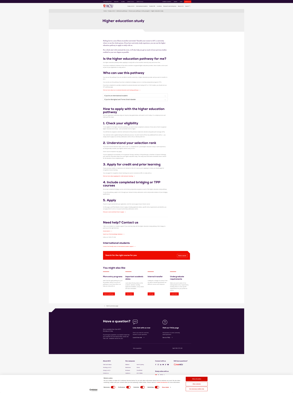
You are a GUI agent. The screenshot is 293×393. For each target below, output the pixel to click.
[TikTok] (165, 365)
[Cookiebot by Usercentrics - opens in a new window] (93, 390)
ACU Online (140, 373)
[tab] (135, 95)
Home (105, 11)
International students (142, 6)
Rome (138, 367)
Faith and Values (107, 1)
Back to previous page (112, 306)
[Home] (108, 6)
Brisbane (127, 370)
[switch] (128, 387)
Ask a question (137, 348)
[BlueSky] (168, 365)
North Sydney (140, 364)
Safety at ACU (140, 1)
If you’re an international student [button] (116, 96)
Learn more (174, 294)
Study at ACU (130, 6)
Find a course (182, 255)
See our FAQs (166, 337)
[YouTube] (163, 365)
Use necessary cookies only (196, 389)
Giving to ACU (130, 1)
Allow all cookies (196, 379)
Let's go (151, 294)
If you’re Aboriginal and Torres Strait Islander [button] (120, 99)
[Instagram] (158, 365)
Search (187, 6)
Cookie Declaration (162, 382)
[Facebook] (155, 365)
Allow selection (197, 384)
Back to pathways (109, 294)
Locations (159, 6)
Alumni (123, 1)
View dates (130, 294)
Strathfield (139, 370)
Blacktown (128, 367)
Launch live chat (137, 337)
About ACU (181, 6)
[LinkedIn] (160, 365)
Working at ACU (107, 367)
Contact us (187, 1)
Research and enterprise (169, 6)
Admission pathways (122, 11)
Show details (165, 387)
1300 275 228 (178, 348)
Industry (116, 1)
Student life (152, 6)
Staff (181, 1)
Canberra (127, 373)
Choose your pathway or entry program (139, 11)
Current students (166, 1)
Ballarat (127, 364)
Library (175, 1)
